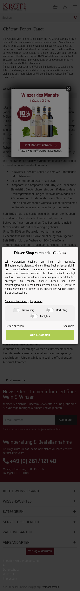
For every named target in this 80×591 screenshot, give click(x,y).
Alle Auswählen (40, 334)
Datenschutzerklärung (16, 301)
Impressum (36, 301)
